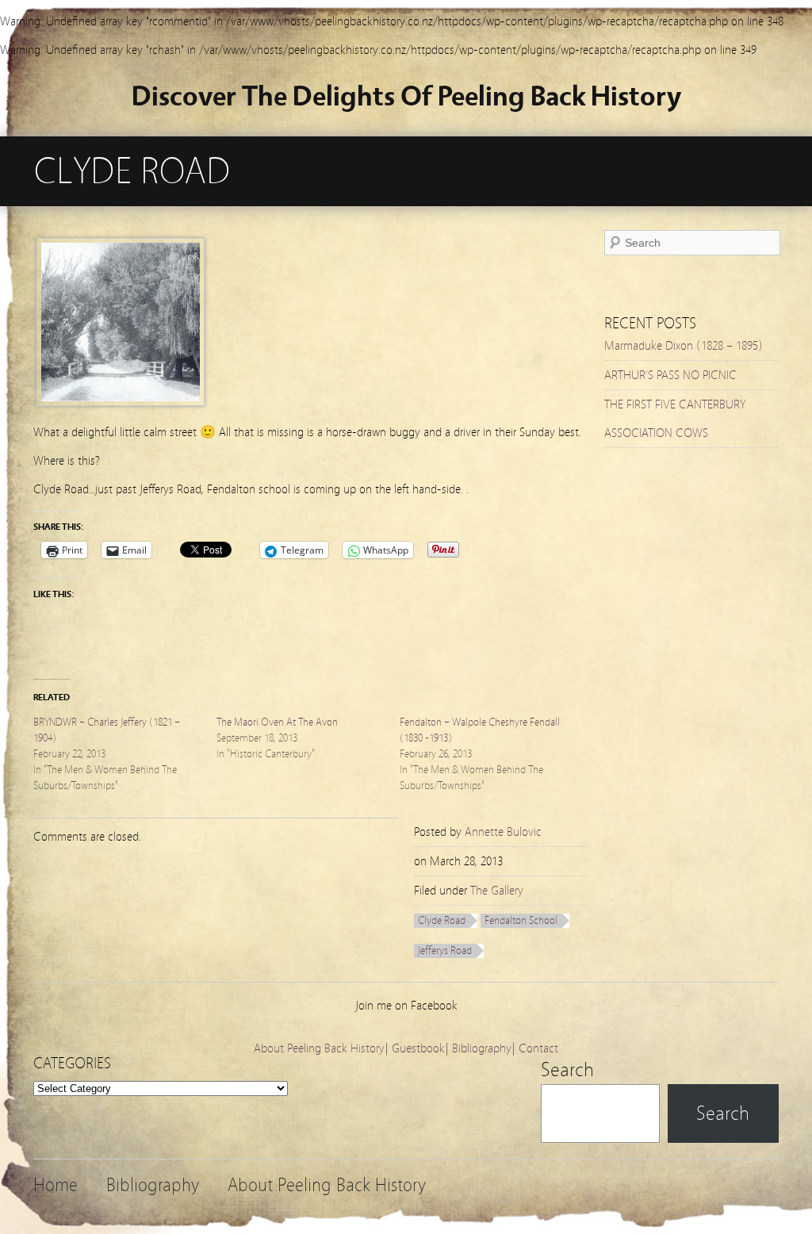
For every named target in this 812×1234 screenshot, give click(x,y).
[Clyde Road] (120, 402)
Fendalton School (521, 920)
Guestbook (418, 1048)
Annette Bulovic (503, 832)
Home (55, 1185)
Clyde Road (441, 920)
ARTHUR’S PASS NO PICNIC (670, 375)
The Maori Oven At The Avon (277, 722)
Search (567, 1070)
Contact (538, 1048)
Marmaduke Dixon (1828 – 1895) (683, 346)
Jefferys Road (445, 951)
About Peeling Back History (319, 1048)
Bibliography (481, 1048)
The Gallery (496, 890)
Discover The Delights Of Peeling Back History (406, 96)
